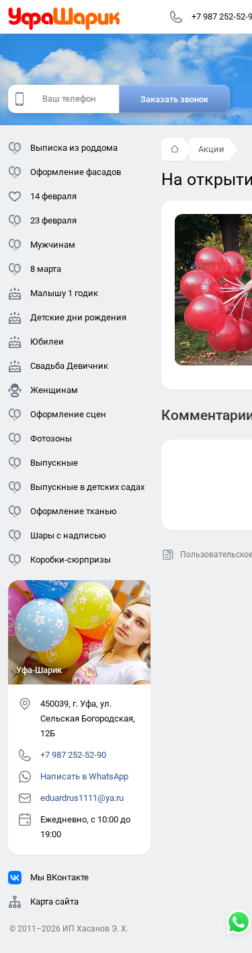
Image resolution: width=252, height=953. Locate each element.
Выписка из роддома (74, 148)
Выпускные (54, 463)
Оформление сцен (68, 414)
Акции (211, 149)
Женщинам (54, 390)
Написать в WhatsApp (84, 776)
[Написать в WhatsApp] (238, 923)
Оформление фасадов (75, 172)
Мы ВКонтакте (59, 877)
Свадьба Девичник (69, 366)
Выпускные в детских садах (87, 487)
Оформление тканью (73, 511)
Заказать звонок (174, 99)
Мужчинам (52, 245)
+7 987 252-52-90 (73, 755)
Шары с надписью (68, 535)
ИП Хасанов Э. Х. (95, 928)
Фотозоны (51, 438)
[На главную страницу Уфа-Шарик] (64, 17)
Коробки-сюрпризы (70, 560)
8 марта (45, 269)
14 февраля (53, 196)
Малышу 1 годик (64, 293)
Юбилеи (47, 342)
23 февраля (53, 220)
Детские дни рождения (78, 317)
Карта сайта (54, 901)
